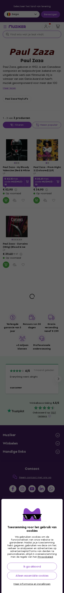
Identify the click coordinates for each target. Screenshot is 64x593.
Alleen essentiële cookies (32, 575)
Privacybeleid (45, 557)
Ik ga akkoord (32, 566)
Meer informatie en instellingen (32, 584)
